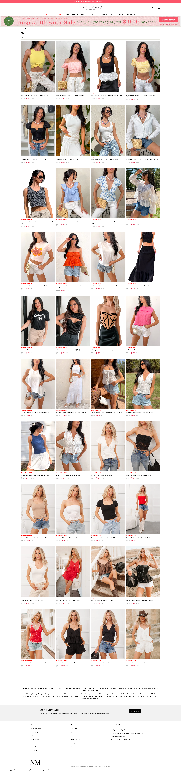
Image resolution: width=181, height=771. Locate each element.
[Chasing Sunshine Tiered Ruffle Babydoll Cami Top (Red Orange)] (73, 257)
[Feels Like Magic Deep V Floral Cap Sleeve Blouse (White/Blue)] (108, 193)
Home (22, 29)
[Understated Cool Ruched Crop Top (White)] (73, 509)
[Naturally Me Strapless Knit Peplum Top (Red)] (143, 509)
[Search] (22, 8)
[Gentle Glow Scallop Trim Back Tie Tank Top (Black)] (108, 634)
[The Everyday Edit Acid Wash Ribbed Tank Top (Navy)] (38, 446)
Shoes (121, 14)
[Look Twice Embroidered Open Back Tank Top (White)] (143, 384)
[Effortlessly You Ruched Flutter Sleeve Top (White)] (73, 130)
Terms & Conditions (76, 739)
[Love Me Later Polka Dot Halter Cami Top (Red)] (38, 634)
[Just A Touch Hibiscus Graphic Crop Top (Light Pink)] (38, 257)
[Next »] (97, 674)
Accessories (130, 14)
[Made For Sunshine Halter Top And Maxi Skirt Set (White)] (73, 384)
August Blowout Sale (54, 14)
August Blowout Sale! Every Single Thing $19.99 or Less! (88, 1)
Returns (73, 732)
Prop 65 (73, 746)
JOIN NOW (135, 711)
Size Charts (74, 736)
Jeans (83, 14)
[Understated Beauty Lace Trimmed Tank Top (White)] (108, 130)
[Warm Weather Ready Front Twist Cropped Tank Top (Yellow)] (38, 66)
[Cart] (158, 7)
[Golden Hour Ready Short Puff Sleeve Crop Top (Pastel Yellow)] (143, 66)
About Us (33, 743)
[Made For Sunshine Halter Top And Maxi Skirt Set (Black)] (143, 257)
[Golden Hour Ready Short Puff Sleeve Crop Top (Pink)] (73, 66)
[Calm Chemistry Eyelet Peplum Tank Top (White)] (143, 634)
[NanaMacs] (91, 8)
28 (93, 674)
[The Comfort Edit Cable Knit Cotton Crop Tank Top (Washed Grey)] (38, 193)
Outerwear (103, 14)
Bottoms (92, 14)
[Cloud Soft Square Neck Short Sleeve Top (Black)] (108, 509)
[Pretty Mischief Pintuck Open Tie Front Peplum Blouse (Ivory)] (143, 193)
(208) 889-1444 (126, 739)
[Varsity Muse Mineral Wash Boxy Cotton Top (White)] (108, 257)
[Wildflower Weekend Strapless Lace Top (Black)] (143, 446)
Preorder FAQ (34, 750)
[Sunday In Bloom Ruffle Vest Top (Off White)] (73, 446)
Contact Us (33, 746)
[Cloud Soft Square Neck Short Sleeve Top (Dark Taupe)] (38, 509)
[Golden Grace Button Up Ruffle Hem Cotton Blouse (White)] (143, 130)
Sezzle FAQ (33, 754)
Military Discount (35, 739)
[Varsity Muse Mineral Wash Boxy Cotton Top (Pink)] (143, 321)
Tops (67, 14)
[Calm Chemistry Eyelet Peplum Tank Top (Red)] (73, 571)
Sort (22, 37)
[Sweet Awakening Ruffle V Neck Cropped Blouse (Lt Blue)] (73, 193)
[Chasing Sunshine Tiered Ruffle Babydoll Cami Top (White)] (108, 384)
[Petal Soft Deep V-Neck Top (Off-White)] (108, 446)
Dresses (75, 14)
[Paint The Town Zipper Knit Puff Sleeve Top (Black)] (38, 130)
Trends (112, 14)
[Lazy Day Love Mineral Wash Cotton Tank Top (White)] (38, 384)
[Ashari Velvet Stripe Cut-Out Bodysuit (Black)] (73, 321)
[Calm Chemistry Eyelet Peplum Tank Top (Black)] (73, 634)
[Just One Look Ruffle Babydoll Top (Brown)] (108, 571)
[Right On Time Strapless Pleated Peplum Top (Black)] (143, 571)
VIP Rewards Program (36, 728)
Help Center (74, 728)
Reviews (33, 736)
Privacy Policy (74, 743)
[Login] (153, 7)
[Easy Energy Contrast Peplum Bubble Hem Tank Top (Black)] (108, 66)
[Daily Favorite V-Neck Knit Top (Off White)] (38, 571)
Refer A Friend (34, 732)
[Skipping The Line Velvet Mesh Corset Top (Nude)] (108, 321)
